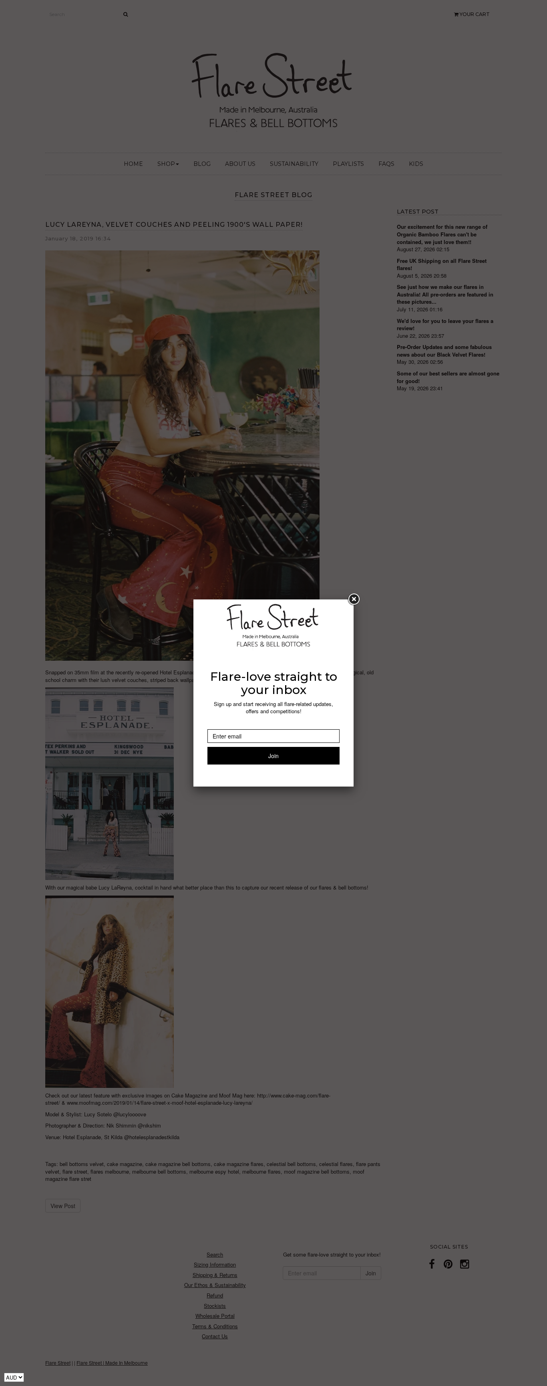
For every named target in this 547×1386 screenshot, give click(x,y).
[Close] (353, 599)
